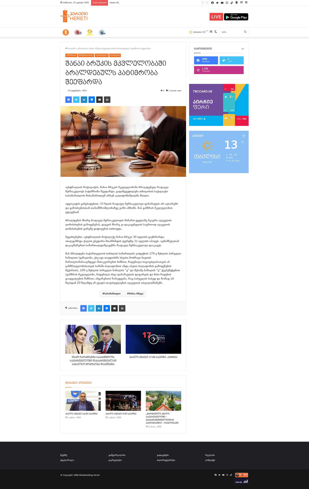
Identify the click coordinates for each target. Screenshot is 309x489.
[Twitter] (76, 99)
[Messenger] (92, 99)
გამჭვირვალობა (117, 455)
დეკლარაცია (67, 460)
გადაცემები (163, 455)
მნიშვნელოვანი (86, 55)
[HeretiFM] (78, 15)
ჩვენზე (63, 455)
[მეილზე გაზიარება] (99, 99)
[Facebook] (68, 99)
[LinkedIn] (84, 99)
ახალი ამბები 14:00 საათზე (123, 2)
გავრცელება (115, 460)
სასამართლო (112, 294)
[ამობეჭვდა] (107, 99)
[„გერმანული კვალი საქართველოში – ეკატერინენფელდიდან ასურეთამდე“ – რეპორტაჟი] (163, 401)
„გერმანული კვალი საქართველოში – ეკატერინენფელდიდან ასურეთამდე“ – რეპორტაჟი (162, 418)
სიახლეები (115, 55)
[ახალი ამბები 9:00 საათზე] (123, 401)
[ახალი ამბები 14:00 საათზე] (83, 401)
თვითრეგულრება (166, 460)
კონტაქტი (210, 460)
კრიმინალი (83, 48)
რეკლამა (210, 455)
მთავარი (71, 48)
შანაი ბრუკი (136, 294)
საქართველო (102, 55)
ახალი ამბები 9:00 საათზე (121, 413)
